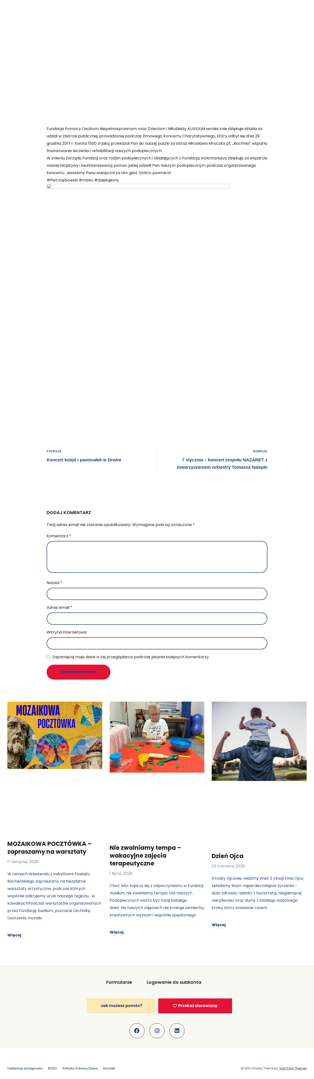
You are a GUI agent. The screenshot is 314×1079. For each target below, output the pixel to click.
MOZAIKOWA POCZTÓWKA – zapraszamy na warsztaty (49, 848)
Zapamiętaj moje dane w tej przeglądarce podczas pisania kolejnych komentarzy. (130, 657)
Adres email (59, 607)
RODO (52, 1068)
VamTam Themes (293, 1068)
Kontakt (109, 1068)
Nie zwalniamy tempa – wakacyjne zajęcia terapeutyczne (145, 855)
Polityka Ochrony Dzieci (80, 1068)
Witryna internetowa (67, 632)
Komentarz (59, 536)
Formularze (119, 982)
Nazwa (54, 583)
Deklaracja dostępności (24, 1068)
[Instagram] (157, 1030)
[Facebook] (137, 1030)
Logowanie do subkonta (174, 982)
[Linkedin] (177, 1030)
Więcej (14, 935)
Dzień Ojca (228, 856)
